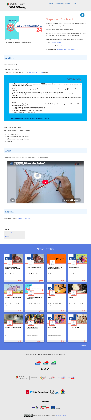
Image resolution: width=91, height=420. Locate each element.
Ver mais (82, 345)
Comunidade (59, 3)
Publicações (62, 354)
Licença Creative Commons (61, 415)
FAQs (38, 354)
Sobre (27, 354)
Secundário (60, 49)
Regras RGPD (33, 354)
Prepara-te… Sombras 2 (24, 218)
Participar (56, 354)
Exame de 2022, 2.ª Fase (36, 72)
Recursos (50, 3)
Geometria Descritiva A (71, 49)
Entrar (74, 3)
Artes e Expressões (56, 42)
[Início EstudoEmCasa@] (16, 4)
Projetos (67, 3)
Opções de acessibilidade (47, 354)
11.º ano (62, 46)
